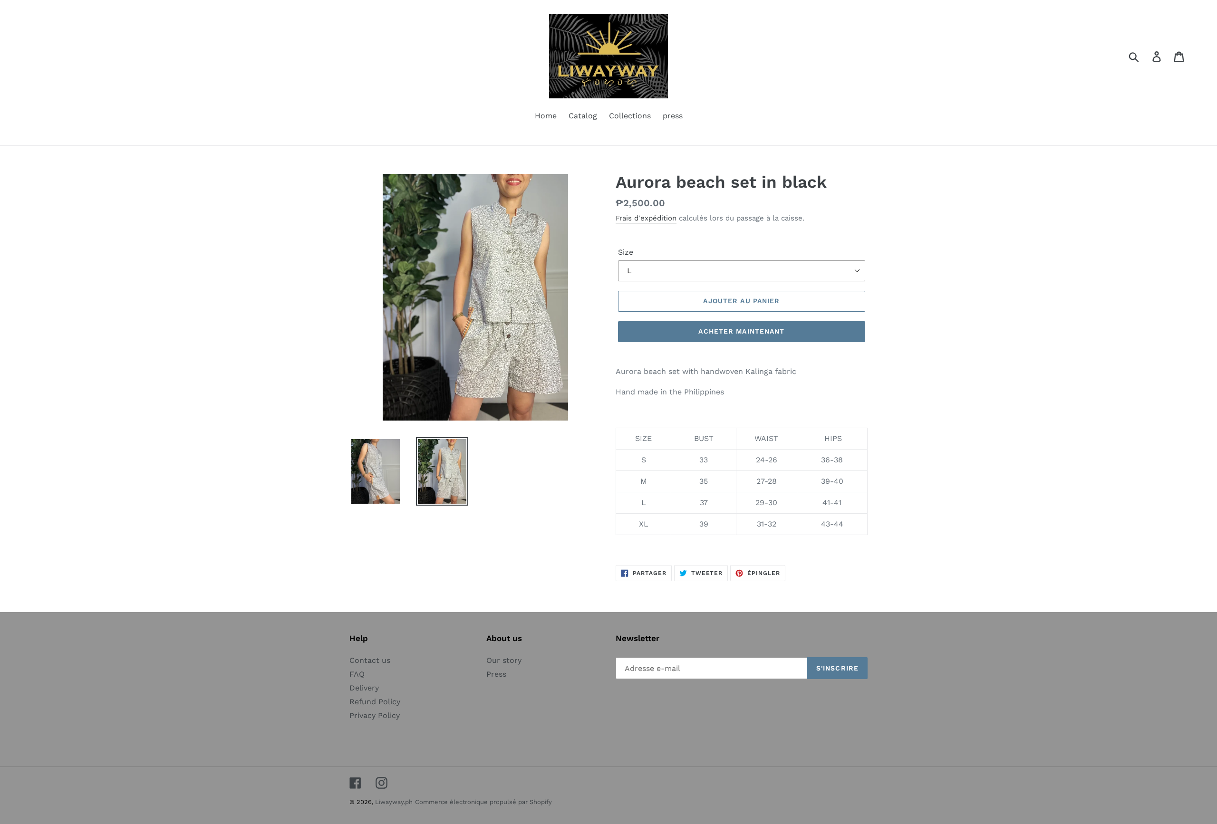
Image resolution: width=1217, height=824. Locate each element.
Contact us (369, 660)
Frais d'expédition (646, 218)
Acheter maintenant (741, 331)
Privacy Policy (374, 715)
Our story (504, 660)
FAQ (357, 674)
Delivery (364, 687)
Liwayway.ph (394, 801)
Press (496, 674)
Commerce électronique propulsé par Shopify (483, 801)
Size (625, 252)
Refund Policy (374, 701)
